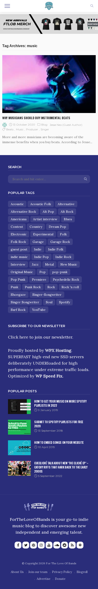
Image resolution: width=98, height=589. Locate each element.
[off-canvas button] (7, 6)
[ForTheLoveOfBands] (38, 505)
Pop (42, 272)
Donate (60, 579)
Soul (49, 302)
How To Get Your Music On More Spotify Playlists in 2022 (60, 403)
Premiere (39, 279)
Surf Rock (18, 310)
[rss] (72, 545)
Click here (18, 337)
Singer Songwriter (25, 302)
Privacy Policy (62, 572)
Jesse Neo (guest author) (66, 124)
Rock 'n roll (70, 287)
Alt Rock (67, 212)
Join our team (37, 572)
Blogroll (82, 572)
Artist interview (45, 219)
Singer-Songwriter (47, 295)
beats (9, 129)
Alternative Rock (23, 212)
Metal (49, 264)
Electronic (18, 234)
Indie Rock (63, 257)
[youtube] (49, 545)
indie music (19, 257)
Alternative (66, 204)
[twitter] (25, 545)
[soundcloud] (56, 545)
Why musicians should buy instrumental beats (36, 117)
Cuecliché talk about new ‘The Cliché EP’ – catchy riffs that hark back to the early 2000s (61, 467)
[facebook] (18, 545)
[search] (92, 6)
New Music (68, 264)
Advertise (43, 579)
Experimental (43, 234)
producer (32, 129)
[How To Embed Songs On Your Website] (19, 447)
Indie (37, 249)
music (19, 129)
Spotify (64, 302)
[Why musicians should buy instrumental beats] (49, 84)
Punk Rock (33, 287)
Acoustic (17, 204)
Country (36, 227)
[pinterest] (33, 545)
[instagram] (41, 545)
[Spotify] (80, 545)
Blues (68, 219)
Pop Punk (18, 279)
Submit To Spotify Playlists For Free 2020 (58, 424)
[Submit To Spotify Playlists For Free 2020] (19, 427)
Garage (38, 242)
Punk (14, 287)
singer (45, 129)
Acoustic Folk (40, 204)
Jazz (35, 264)
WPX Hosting (58, 350)
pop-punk (59, 272)
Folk (63, 234)
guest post (19, 249)
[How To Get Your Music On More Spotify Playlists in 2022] (19, 406)
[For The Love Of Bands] (49, 5)
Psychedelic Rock (66, 279)
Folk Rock (18, 242)
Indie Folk (55, 249)
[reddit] (64, 545)
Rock (51, 287)
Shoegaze (18, 295)
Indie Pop (41, 257)
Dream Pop (57, 227)
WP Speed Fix (49, 376)
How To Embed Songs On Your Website (59, 442)
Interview (18, 264)
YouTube (39, 310)
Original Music (22, 272)
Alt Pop (48, 212)
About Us (17, 572)
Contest (17, 227)
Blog (9, 108)
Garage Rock (60, 242)
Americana (18, 219)
